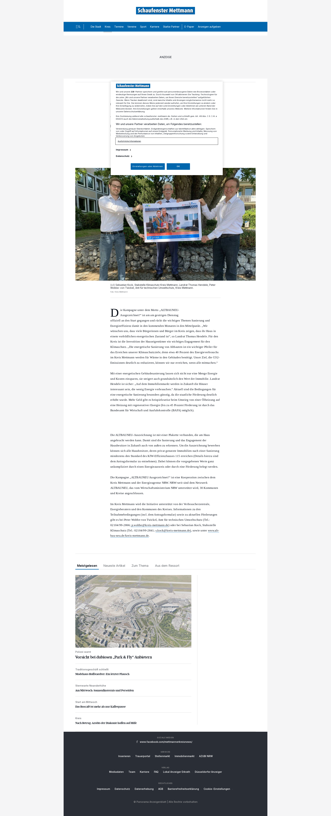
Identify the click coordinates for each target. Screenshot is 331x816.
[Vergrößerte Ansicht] (165, 224)
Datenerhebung (144, 788)
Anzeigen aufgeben (209, 26)
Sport (143, 26)
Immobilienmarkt (184, 756)
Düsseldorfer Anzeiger (208, 771)
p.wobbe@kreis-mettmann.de (150, 525)
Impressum (103, 788)
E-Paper (189, 26)
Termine (119, 26)
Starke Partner (171, 26)
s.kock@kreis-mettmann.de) (173, 530)
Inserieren (124, 756)
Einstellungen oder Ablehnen (148, 166)
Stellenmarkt (162, 756)
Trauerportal (142, 756)
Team (131, 771)
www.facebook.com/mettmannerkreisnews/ (166, 741)
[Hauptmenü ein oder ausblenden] (78, 26)
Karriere (154, 26)
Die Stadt (96, 26)
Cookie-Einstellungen (217, 788)
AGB (160, 788)
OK (178, 166)
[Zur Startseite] (165, 10)
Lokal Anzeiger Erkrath (176, 771)
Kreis (108, 26)
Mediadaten (116, 771)
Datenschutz (122, 788)
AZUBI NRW (206, 756)
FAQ (156, 771)
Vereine (131, 26)
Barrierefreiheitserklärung (183, 788)
